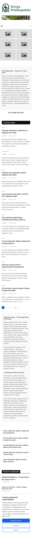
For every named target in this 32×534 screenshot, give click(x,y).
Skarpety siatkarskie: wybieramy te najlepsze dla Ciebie (8, 35)
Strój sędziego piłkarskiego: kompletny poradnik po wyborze (8, 57)
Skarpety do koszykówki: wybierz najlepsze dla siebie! (8, 46)
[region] (16, 514)
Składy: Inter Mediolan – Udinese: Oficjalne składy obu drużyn (14, 488)
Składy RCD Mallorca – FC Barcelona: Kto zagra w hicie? (15, 478)
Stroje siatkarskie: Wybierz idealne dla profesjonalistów (24, 57)
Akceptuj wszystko (16, 520)
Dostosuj (16, 525)
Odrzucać (16, 530)
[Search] (30, 26)
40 (15, 307)
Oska (4, 136)
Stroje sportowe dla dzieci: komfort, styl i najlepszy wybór (24, 46)
